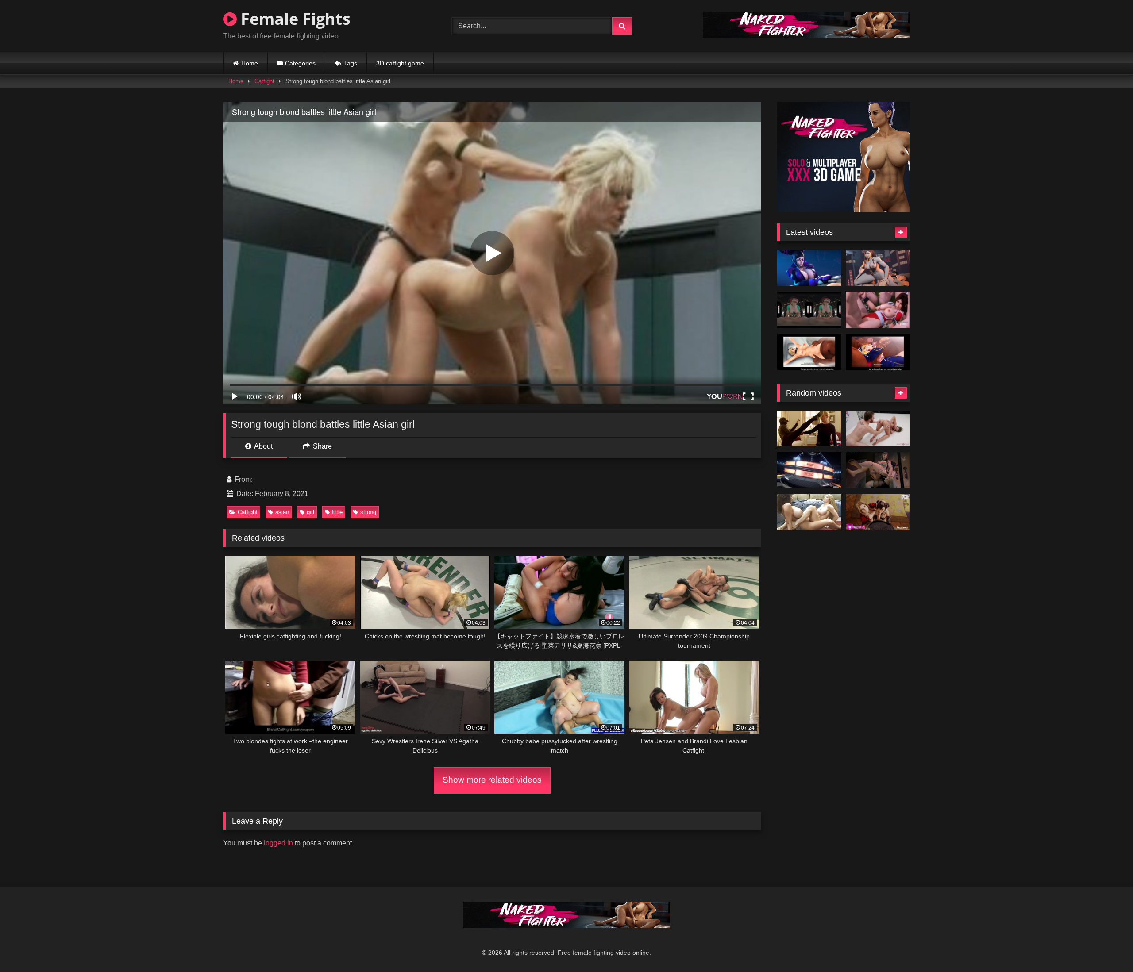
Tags (350, 63)
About (263, 446)
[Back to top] (1105, 945)
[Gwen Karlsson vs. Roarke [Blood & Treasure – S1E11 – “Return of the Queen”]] (809, 429)
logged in (278, 843)
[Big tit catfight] (809, 512)
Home (249, 63)
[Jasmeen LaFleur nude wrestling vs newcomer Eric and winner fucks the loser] (809, 470)
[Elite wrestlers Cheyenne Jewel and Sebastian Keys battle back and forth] (878, 429)
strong (368, 512)
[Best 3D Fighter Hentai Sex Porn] (878, 310)
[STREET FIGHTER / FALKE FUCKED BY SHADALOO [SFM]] (809, 352)
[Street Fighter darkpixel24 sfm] (878, 470)
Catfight (264, 81)
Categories (300, 63)
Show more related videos (492, 779)
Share (321, 446)
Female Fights (294, 19)
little (337, 512)
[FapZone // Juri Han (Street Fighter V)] (809, 268)
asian (282, 512)
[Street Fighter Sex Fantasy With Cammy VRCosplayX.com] (809, 310)
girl (310, 512)
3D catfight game (400, 63)
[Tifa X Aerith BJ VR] (878, 512)
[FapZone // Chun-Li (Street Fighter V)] (878, 268)
